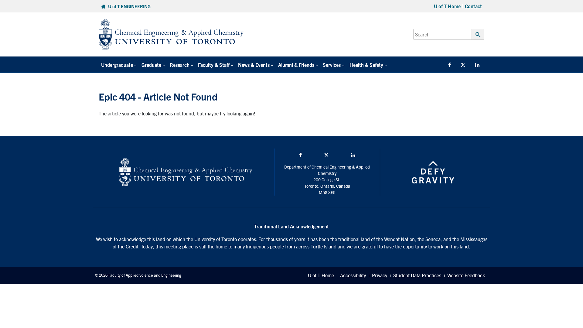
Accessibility (353, 275)
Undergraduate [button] (117, 65)
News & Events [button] (254, 65)
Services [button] (332, 65)
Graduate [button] (151, 65)
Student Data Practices (417, 275)
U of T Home (447, 6)
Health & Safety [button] (366, 65)
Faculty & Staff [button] (214, 65)
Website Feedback (466, 275)
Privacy (379, 275)
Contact (473, 6)
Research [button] (179, 65)
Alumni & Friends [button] (296, 65)
